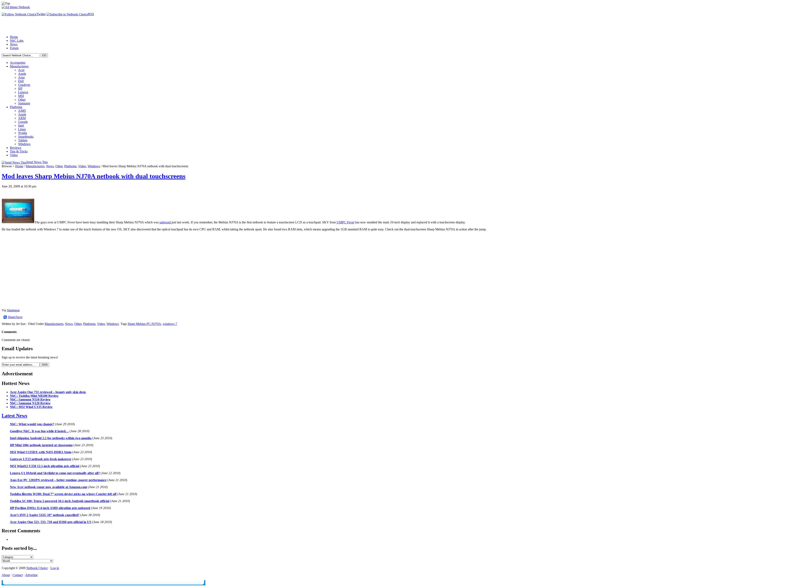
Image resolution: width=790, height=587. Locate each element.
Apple (22, 73)
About (6, 575)
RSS (91, 14)
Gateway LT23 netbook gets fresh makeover (40, 459)
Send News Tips (37, 162)
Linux (22, 129)
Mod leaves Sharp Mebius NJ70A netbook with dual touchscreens (93, 176)
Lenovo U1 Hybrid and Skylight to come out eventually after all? (55, 473)
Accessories (17, 62)
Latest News (14, 415)
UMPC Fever (345, 222)
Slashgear (13, 310)
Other (22, 99)
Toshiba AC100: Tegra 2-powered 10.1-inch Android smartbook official (59, 501)
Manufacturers (19, 66)
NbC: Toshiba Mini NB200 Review (34, 395)
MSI (21, 96)
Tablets (22, 140)
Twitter (41, 14)
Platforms (16, 107)
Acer (21, 70)
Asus (21, 77)
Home (14, 37)
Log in (54, 568)
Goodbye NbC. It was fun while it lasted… (39, 431)
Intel (21, 125)
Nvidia (22, 133)
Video (14, 155)
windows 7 (170, 324)
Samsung (24, 103)
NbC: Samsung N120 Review (30, 403)
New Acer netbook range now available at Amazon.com (48, 487)
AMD (22, 110)
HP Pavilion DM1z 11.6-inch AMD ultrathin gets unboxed (50, 508)
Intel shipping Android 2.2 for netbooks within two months (51, 438)
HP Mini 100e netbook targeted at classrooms (41, 445)
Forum (14, 48)
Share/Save (15, 317)
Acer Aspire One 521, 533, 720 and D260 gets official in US (50, 522)
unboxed (165, 222)
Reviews (15, 147)
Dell (21, 81)
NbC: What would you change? (32, 424)
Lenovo (23, 92)
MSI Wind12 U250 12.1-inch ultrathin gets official (44, 466)
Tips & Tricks (19, 151)
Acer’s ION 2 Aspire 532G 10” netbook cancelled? (44, 515)
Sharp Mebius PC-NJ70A (144, 324)
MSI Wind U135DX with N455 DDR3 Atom (40, 452)
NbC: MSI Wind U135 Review (31, 407)
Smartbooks (26, 136)
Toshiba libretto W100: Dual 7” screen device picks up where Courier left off (63, 494)
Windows (24, 144)
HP (20, 88)
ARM (22, 118)
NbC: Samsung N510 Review (30, 399)
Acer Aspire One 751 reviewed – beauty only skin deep (48, 392)
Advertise (31, 575)
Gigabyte (24, 85)
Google (23, 122)
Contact (18, 575)
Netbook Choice (37, 568)
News (13, 44)
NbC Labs (16, 40)
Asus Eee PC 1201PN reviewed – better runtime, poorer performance (58, 480)
